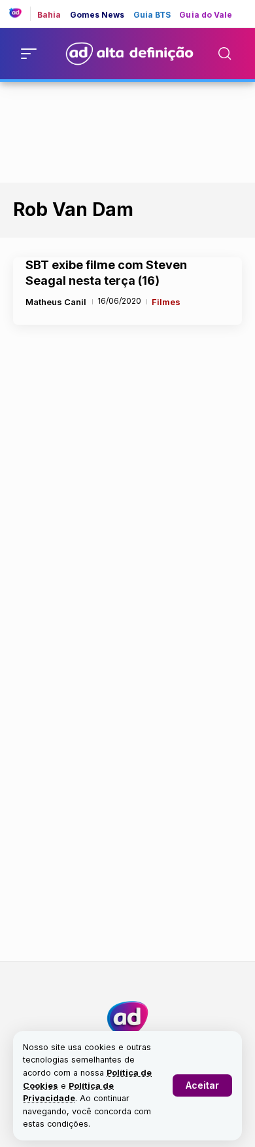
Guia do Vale (205, 15)
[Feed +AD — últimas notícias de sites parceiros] (20, 14)
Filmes (166, 302)
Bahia (49, 15)
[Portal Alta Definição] (127, 1019)
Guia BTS (152, 15)
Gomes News (97, 15)
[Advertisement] (127, 129)
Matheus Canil (56, 302)
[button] (202, 1085)
